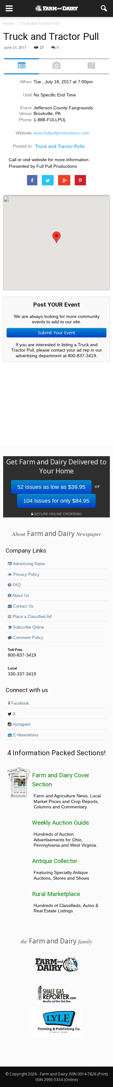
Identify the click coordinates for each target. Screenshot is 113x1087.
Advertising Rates (28, 564)
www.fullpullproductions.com (61, 132)
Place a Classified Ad (31, 617)
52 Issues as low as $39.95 (51, 487)
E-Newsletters (25, 735)
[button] (104, 8)
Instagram (21, 724)
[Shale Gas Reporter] (56, 1001)
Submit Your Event (56, 333)
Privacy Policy (26, 574)
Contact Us (23, 606)
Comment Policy (27, 638)
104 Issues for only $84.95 (56, 501)
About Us (20, 595)
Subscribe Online (28, 627)
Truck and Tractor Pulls (60, 146)
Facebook (19, 703)
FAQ (16, 585)
